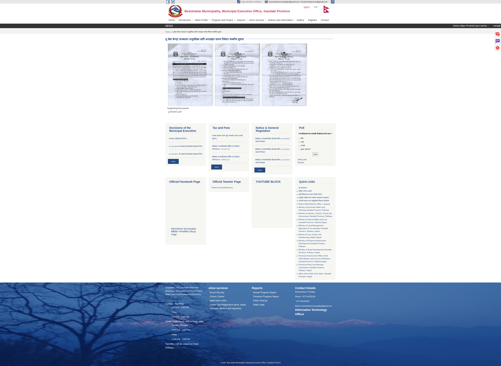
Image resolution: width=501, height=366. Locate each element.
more (173, 161)
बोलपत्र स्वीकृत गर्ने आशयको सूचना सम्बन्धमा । (455, 26)
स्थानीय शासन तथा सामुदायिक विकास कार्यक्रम (314, 201)
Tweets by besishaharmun (222, 187)
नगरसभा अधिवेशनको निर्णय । (178, 139)
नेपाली (315, 7)
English (306, 7)
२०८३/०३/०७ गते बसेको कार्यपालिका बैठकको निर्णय (185, 146)
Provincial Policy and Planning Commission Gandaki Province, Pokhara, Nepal (311, 267)
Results (301, 162)
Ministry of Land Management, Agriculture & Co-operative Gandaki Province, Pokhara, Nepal (313, 228)
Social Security (217, 292)
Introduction (185, 20)
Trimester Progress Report (266, 296)
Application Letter (218, 300)
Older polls (302, 159)
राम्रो (302, 142)
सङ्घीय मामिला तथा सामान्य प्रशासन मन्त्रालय (314, 198)
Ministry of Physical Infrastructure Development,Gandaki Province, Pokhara (312, 243)
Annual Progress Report (264, 292)
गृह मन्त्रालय (303, 188)
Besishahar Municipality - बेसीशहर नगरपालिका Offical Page (184, 231)
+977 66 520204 (302, 301)
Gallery (300, 20)
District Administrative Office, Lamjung (314, 204)
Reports (241, 20)
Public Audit (258, 304)
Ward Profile (201, 20)
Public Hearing (260, 300)
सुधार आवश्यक (305, 149)
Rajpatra (312, 20)
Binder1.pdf (176, 112)
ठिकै (302, 138)
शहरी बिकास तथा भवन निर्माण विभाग (310, 194)
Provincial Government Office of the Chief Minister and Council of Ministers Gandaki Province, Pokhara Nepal (314, 259)
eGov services (256, 20)
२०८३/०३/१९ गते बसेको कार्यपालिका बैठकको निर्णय (185, 154)
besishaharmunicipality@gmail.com (317, 306)
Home (172, 20)
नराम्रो (303, 145)
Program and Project (222, 20)
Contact (325, 20)
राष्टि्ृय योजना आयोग (305, 191)
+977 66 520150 (308, 296)
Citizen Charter (217, 296)
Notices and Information (280, 20)
